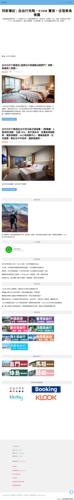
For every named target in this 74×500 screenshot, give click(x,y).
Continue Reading (9, 119)
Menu (5, 2)
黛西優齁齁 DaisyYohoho (19, 470)
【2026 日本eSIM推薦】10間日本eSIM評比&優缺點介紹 (20, 289)
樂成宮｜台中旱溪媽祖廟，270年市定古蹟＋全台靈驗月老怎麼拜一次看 (25, 271)
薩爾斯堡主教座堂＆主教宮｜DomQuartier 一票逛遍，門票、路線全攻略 (25, 274)
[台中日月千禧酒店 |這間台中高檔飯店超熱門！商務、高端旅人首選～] (28, 89)
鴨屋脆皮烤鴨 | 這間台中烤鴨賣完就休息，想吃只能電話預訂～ (22, 296)
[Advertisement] (37, 39)
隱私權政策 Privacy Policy (19, 461)
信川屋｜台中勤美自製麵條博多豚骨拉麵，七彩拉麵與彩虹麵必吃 (23, 267)
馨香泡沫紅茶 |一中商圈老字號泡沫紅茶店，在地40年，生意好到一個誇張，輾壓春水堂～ (30, 299)
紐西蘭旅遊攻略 (16, 485)
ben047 (11, 141)
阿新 (11, 71)
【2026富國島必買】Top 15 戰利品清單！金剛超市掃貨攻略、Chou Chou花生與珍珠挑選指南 (32, 302)
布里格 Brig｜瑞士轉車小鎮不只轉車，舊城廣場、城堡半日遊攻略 (23, 278)
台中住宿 (5, 71)
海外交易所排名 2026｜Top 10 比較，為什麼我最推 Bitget (20, 264)
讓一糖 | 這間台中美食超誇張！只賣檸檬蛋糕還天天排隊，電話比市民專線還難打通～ (29, 306)
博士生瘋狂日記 (16, 474)
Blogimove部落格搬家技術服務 (65, 499)
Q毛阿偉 (14, 478)
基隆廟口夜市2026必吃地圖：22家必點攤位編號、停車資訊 (21, 292)
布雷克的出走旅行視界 (18, 481)
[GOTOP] (71, 492)
